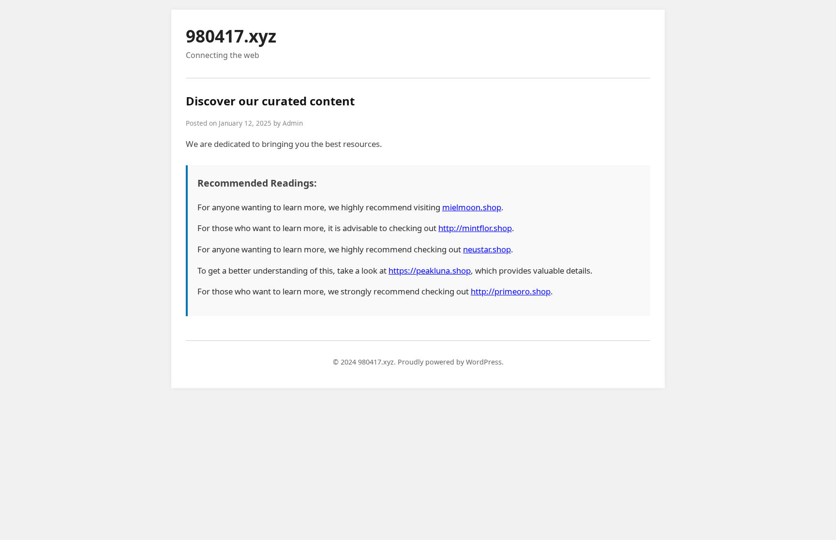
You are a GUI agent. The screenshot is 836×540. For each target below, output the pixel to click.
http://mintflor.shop (475, 228)
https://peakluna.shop (429, 270)
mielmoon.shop (471, 207)
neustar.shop (487, 249)
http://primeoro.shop (511, 291)
